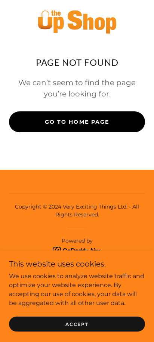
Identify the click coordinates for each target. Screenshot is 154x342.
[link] (77, 21)
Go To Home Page (77, 121)
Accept (76, 324)
